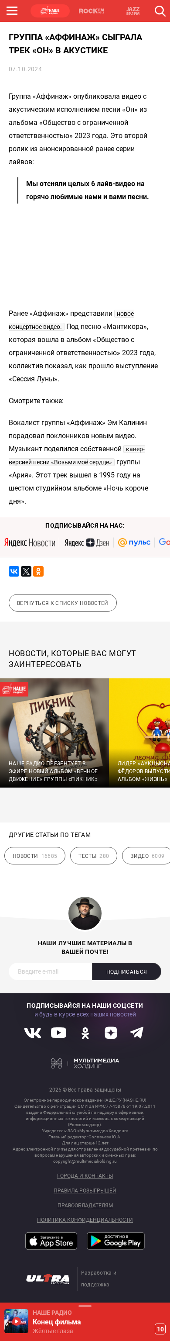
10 (160, 1329)
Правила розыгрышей (85, 1191)
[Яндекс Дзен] (86, 542)
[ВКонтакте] (14, 571)
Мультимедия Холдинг (85, 1063)
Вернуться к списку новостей (63, 603)
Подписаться (126, 972)
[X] (26, 571)
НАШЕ (50, 10)
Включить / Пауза (16, 1321)
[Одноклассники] (38, 571)
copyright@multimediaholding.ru (85, 1161)
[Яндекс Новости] (29, 542)
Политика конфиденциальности (85, 1220)
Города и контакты (85, 1176)
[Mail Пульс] (134, 542)
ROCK (91, 10)
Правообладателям (85, 1206)
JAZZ (133, 10)
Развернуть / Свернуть (85, 1306)
